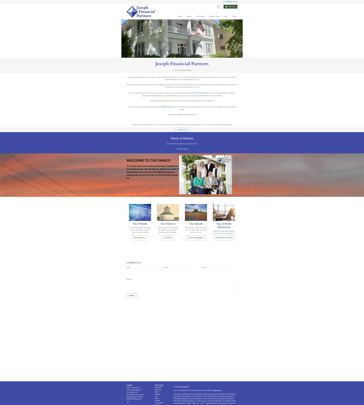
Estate (156, 392)
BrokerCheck (217, 390)
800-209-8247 (137, 390)
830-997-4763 (135, 388)
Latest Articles (159, 403)
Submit (132, 295)
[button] (180, 16)
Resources (167, 106)
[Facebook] (218, 6)
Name (128, 267)
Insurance (158, 394)
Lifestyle (157, 400)
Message (129, 279)
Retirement (158, 387)
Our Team (197, 92)
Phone (204, 267)
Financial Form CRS (183, 386)
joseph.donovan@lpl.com (134, 399)
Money (157, 398)
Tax (156, 396)
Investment (158, 389)
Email (166, 267)
